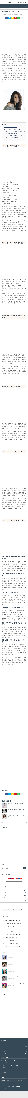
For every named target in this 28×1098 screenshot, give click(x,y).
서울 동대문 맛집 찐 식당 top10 (8, 940)
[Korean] (7, 879)
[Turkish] (21, 879)
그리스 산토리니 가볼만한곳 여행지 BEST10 (11, 934)
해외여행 (14, 892)
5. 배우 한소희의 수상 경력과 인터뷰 (13, 135)
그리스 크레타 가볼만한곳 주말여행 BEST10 (11, 920)
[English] (9, 879)
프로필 (16, 14)
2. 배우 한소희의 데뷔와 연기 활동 (12, 129)
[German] (13, 879)
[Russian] (19, 879)
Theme (9, 1088)
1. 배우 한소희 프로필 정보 (10, 127)
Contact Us (18, 1086)
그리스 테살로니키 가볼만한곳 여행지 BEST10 (11, 923)
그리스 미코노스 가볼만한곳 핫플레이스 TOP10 (11, 929)
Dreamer (4, 14)
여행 (14, 890)
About (13, 1086)
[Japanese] (15, 879)
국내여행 (14, 895)
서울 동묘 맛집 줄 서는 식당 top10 (8, 926)
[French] (11, 879)
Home (9, 1086)
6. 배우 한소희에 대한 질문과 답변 (12, 138)
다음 (2, 822)
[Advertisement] (14, 36)
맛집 (14, 900)
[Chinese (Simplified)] (17, 879)
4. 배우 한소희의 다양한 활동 (11, 133)
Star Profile (6, 3)
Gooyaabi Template (20, 1088)
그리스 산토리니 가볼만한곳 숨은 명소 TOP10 (11, 937)
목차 (3, 124)
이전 (26, 822)
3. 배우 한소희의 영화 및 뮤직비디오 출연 (14, 131)
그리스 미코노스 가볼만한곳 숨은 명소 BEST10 (11, 931)
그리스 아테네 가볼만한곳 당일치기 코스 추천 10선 (12, 943)
